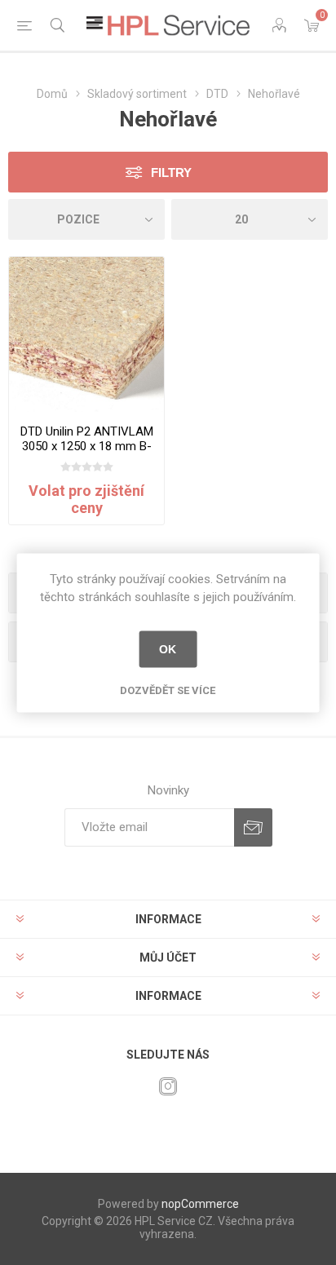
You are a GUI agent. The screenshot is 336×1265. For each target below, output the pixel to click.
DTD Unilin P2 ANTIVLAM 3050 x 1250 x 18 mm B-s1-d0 (86, 446)
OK (167, 649)
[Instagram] (168, 1086)
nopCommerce (200, 1203)
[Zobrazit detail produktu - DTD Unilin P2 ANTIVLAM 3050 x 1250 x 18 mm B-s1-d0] (86, 334)
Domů (52, 93)
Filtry (171, 172)
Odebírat (253, 827)
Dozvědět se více (167, 689)
